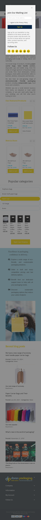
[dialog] (20, 260)
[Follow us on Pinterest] (20, 51)
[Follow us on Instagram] (12, 51)
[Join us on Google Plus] (28, 51)
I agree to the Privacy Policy (19, 22)
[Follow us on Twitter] (16, 51)
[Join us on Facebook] (9, 51)
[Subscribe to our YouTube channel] (24, 51)
